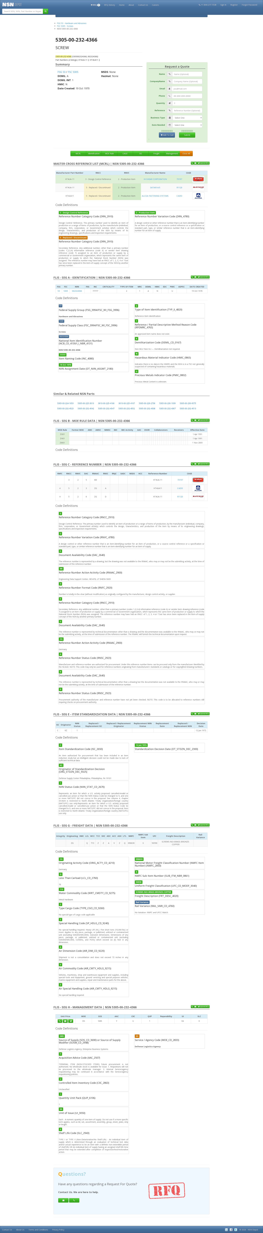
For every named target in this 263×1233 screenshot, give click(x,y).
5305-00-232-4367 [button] (167, 408)
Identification (94, 153)
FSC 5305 (73, 72)
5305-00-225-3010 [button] (86, 403)
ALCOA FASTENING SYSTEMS (155, 196)
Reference (160, 110)
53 (59, 291)
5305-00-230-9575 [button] (188, 403)
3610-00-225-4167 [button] (126, 403)
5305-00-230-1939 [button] (167, 403)
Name (162, 74)
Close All (186, 153)
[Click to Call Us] (60, 1021)
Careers (155, 5)
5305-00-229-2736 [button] (147, 403)
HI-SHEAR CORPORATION (155, 179)
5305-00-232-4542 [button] (86, 408)
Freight (156, 153)
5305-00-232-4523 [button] (65, 408)
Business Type (158, 117)
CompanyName (157, 81)
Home (122, 5)
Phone (162, 96)
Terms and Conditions (38, 1229)
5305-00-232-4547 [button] (106, 408)
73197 (179, 179)
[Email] (63, 1200)
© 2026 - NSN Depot (248, 1229)
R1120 (179, 187)
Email (162, 88)
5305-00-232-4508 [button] (147, 408)
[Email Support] (195, 163)
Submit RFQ (204, 163)
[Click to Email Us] (65, 1021)
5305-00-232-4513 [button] (188, 408)
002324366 (77, 291)
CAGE (125, 153)
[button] (95, 4)
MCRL (78, 153)
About (131, 5)
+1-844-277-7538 (208, 4)
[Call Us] (192, 163)
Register (234, 4)
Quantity (160, 103)
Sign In (223, 4)
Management (172, 153)
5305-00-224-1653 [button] (65, 403)
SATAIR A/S (155, 187)
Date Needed (158, 125)
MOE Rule (109, 153)
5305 (66, 291)
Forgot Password (249, 4)
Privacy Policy (58, 1229)
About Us (20, 1229)
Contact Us (143, 5)
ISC (140, 153)
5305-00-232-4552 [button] (126, 408)
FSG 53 (61, 72)
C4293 (179, 196)
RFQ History (109, 5)
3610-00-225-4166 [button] (106, 403)
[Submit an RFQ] (70, 1021)
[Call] (74, 1200)
